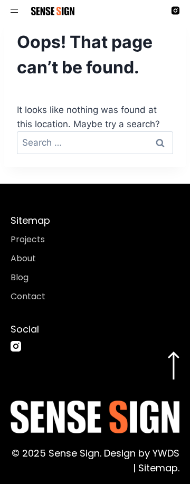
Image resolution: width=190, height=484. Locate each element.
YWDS (164, 453)
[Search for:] (95, 142)
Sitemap (158, 467)
